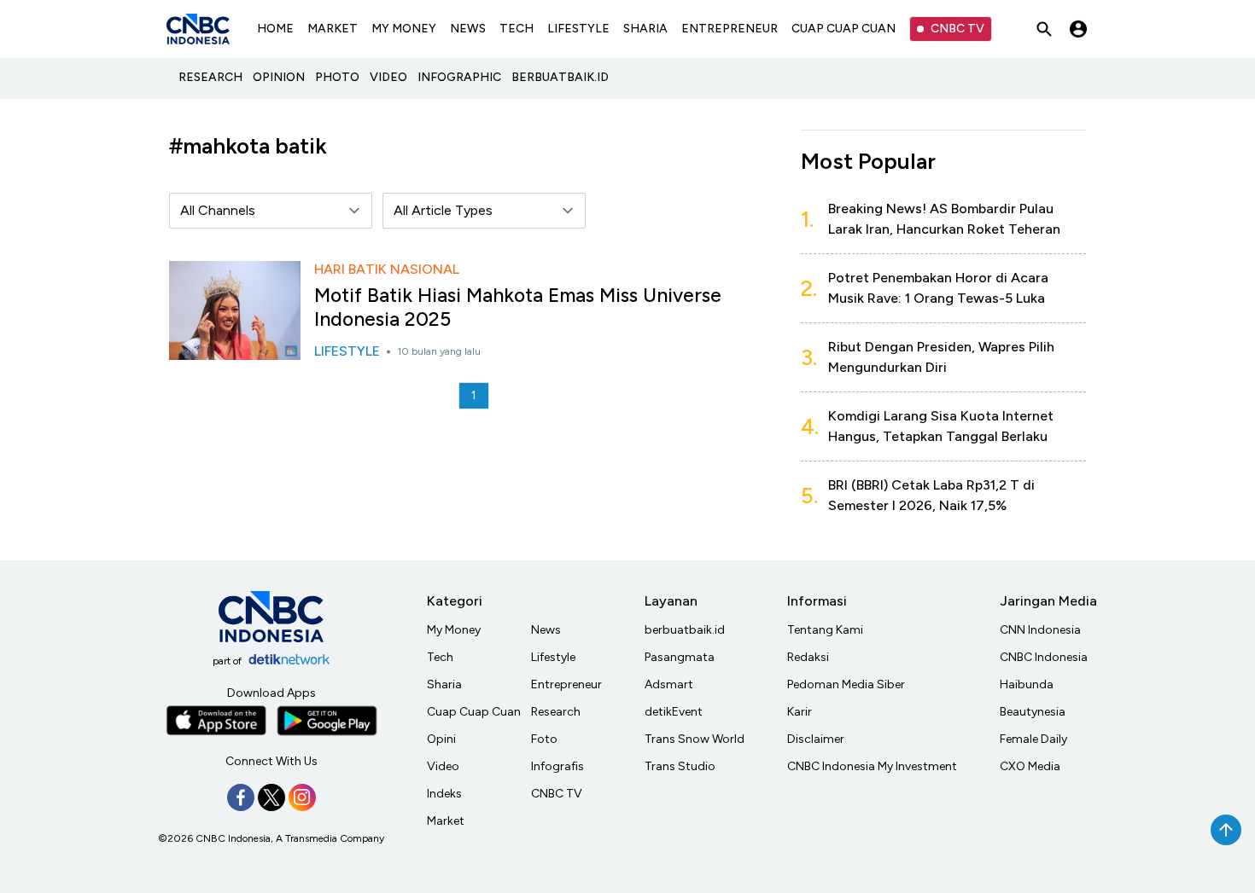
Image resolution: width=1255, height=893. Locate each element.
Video (443, 766)
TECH (516, 28)
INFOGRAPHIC (459, 77)
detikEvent (674, 712)
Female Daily (1033, 739)
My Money (454, 630)
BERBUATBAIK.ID (560, 77)
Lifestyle (553, 657)
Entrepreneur (566, 684)
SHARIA (645, 28)
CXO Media (1030, 766)
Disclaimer (815, 739)
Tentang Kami (825, 630)
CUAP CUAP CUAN (843, 28)
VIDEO (388, 77)
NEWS (468, 28)
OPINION (279, 77)
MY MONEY (403, 28)
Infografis (557, 766)
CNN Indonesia (1040, 630)
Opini (441, 739)
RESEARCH (210, 77)
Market (445, 821)
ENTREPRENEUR (729, 28)
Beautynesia (1032, 712)
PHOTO (337, 77)
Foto (544, 739)
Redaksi (808, 657)
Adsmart (669, 684)
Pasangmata (680, 657)
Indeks (444, 793)
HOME (275, 28)
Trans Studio (680, 766)
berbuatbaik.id (685, 630)
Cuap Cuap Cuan (474, 712)
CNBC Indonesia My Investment (872, 766)
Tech (440, 657)
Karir (799, 712)
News (546, 630)
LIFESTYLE (578, 28)
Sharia (444, 684)
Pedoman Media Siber (846, 684)
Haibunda (1027, 684)
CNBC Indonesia (1044, 657)
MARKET (332, 28)
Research (556, 712)
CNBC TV (957, 28)
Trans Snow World (694, 739)
